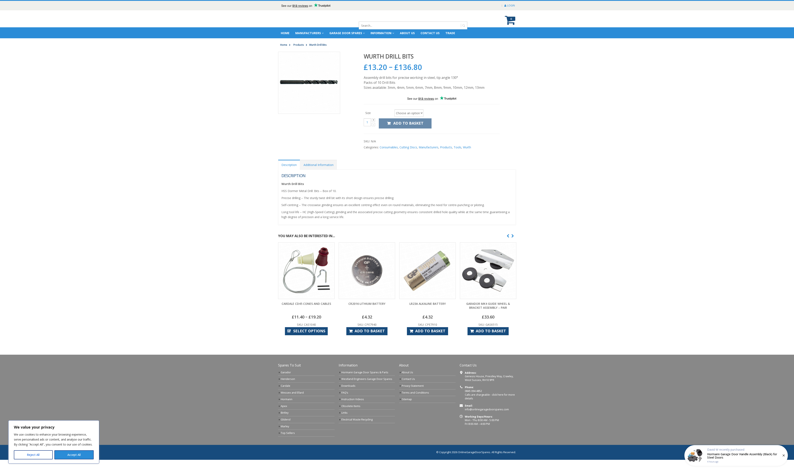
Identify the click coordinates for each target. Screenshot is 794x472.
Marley (285, 426)
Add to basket (408, 123)
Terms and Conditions (415, 392)
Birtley (284, 412)
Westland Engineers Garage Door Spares (366, 379)
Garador (286, 372)
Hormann (286, 399)
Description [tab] (289, 165)
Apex (284, 406)
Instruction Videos (352, 399)
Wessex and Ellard (292, 392)
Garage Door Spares (345, 33)
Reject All (33, 455)
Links (344, 412)
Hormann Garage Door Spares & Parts (364, 372)
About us (407, 33)
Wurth (467, 147)
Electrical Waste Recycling (357, 419)
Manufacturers (308, 33)
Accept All (74, 455)
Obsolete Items (350, 406)
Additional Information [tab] (319, 165)
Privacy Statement (413, 386)
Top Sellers (288, 433)
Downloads (348, 386)
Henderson (288, 379)
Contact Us (430, 33)
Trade (450, 33)
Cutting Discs (408, 147)
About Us (407, 372)
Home (285, 33)
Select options (309, 330)
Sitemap (407, 399)
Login (511, 5)
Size (368, 112)
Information (381, 33)
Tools (457, 147)
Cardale (285, 386)
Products (446, 147)
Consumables (389, 147)
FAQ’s (344, 392)
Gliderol (286, 419)
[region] (53, 442)
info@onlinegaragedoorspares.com (487, 409)
